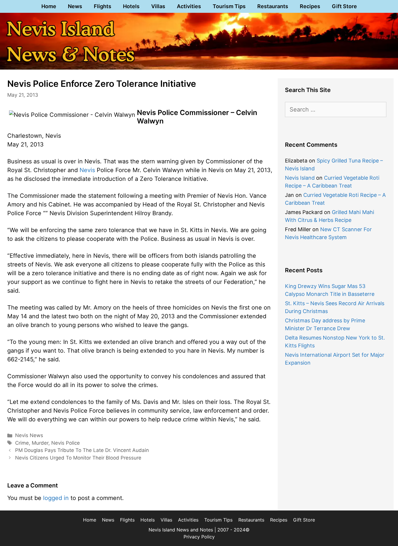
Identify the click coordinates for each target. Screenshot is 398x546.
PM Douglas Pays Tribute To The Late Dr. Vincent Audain (82, 450)
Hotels (131, 6)
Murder (40, 443)
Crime (22, 443)
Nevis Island (300, 178)
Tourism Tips (229, 6)
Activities (189, 6)
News (75, 6)
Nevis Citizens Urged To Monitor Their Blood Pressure (78, 458)
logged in (56, 497)
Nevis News (29, 435)
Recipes (310, 6)
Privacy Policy (199, 537)
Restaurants (272, 6)
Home (48, 6)
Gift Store (344, 6)
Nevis (87, 170)
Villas (158, 6)
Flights (102, 6)
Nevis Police (65, 443)
